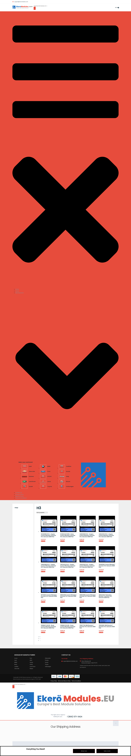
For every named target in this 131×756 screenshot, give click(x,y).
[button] (65, 149)
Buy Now (43, 541)
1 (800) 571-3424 (74, 716)
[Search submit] (35, 8)
